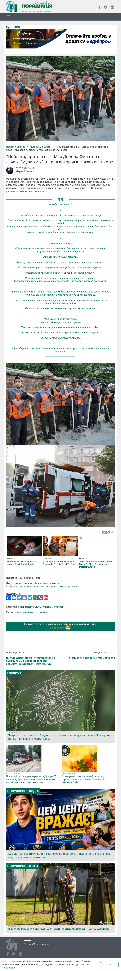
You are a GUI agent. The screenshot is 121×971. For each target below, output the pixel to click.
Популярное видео (23, 791)
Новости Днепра (16, 146)
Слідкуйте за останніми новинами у (60, 626)
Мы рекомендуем (40, 146)
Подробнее (8, 967)
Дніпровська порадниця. (33, 191)
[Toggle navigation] (8, 17)
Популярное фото (25, 612)
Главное (42, 612)
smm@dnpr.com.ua (38, 944)
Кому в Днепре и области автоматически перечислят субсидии (42, 586)
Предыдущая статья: (30, 658)
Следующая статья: (91, 655)
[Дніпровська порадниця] (14, 945)
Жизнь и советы (53, 606)
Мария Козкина (25, 171)
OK (109, 964)
